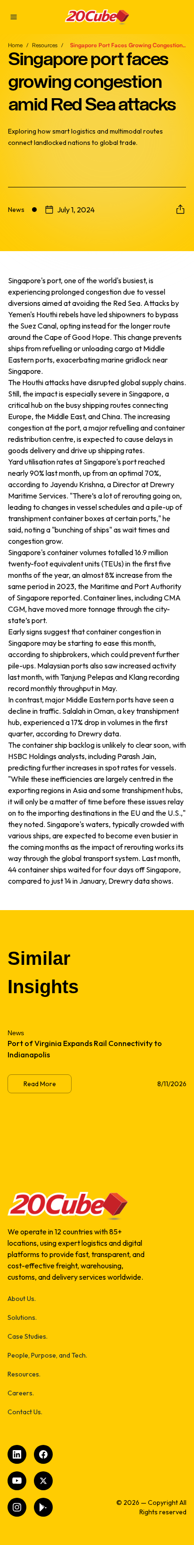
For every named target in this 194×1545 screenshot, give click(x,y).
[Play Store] (43, 1507)
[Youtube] (17, 1480)
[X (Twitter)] (43, 1480)
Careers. (21, 1393)
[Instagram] (17, 1507)
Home (15, 45)
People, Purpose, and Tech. (47, 1355)
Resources (44, 45)
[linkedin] (17, 1454)
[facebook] (43, 1454)
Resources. (24, 1374)
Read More (40, 1084)
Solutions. (22, 1317)
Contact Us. (25, 1412)
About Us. (22, 1298)
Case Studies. (28, 1336)
